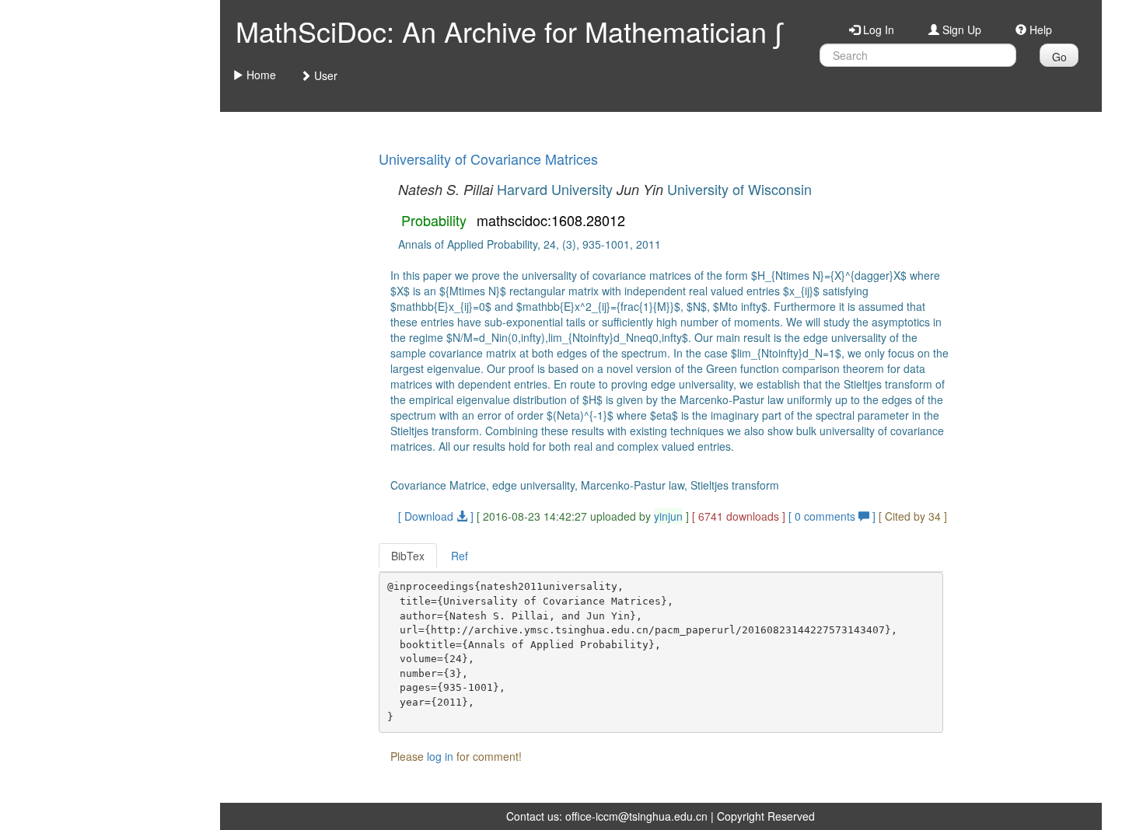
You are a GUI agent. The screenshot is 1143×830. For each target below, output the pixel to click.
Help (1039, 29)
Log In (877, 29)
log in (440, 756)
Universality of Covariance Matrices (488, 158)
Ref (459, 555)
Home (259, 74)
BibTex (408, 555)
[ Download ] (436, 516)
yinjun (668, 516)
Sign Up (960, 29)
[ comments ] (833, 516)
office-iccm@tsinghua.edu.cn (636, 816)
